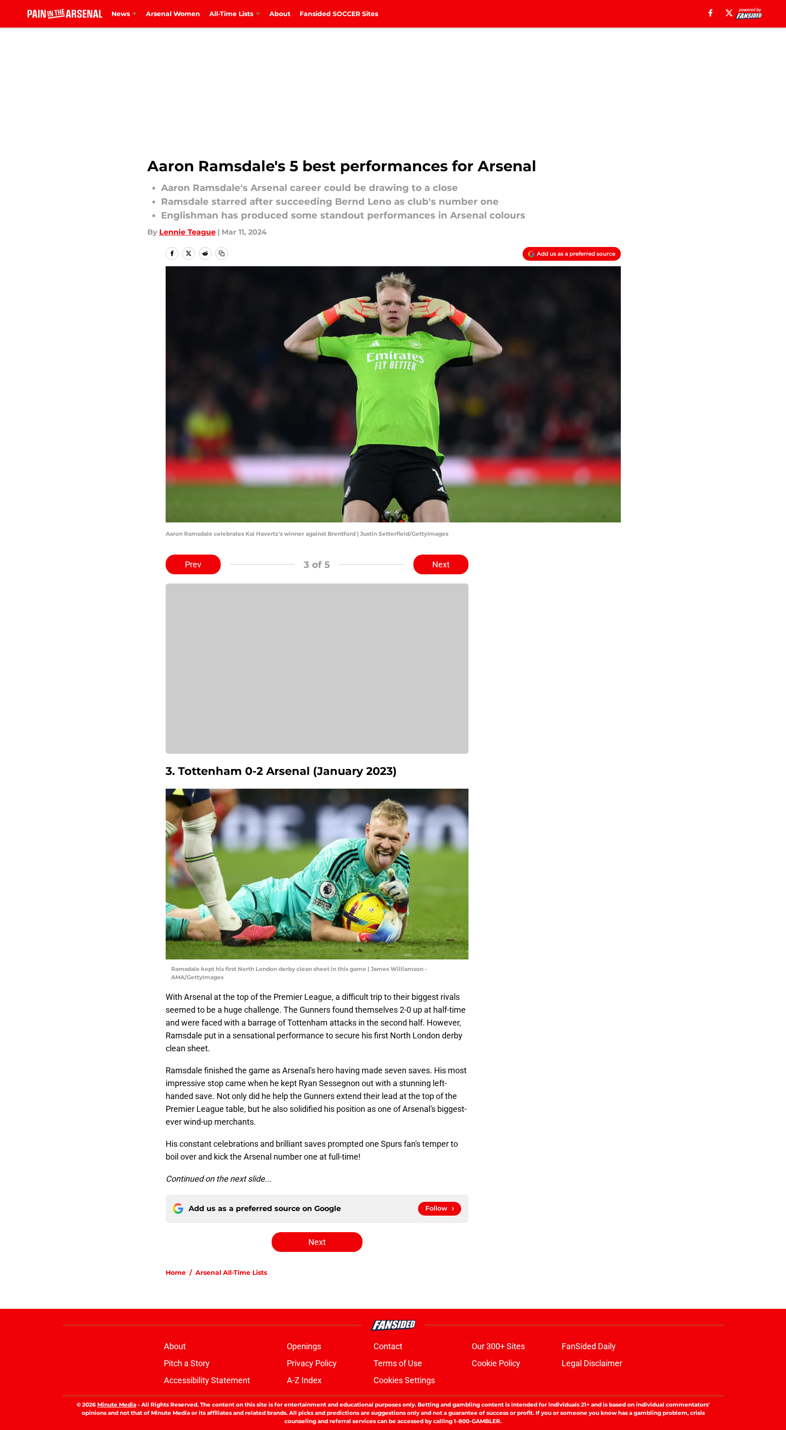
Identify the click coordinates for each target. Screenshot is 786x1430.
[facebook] (710, 13)
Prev (193, 564)
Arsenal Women (173, 14)
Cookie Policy (496, 1363)
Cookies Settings (404, 1380)
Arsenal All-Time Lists (231, 1272)
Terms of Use (397, 1363)
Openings (304, 1346)
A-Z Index (304, 1380)
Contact (387, 1346)
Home (176, 1272)
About (279, 14)
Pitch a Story (187, 1363)
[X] (729, 13)
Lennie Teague (187, 232)
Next (441, 564)
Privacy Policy (312, 1363)
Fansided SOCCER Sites (339, 14)
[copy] (221, 253)
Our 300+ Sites (498, 1346)
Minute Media (116, 1404)
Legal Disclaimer (592, 1363)
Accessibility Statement (207, 1380)
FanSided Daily (589, 1346)
